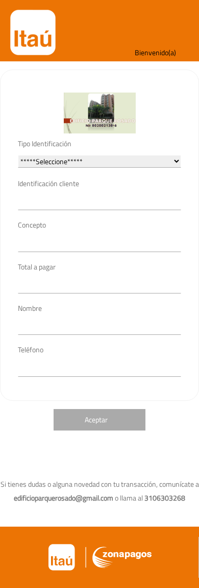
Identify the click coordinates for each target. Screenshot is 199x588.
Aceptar (96, 419)
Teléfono (30, 349)
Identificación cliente (48, 183)
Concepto (32, 224)
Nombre (30, 308)
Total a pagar (37, 266)
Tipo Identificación (44, 143)
